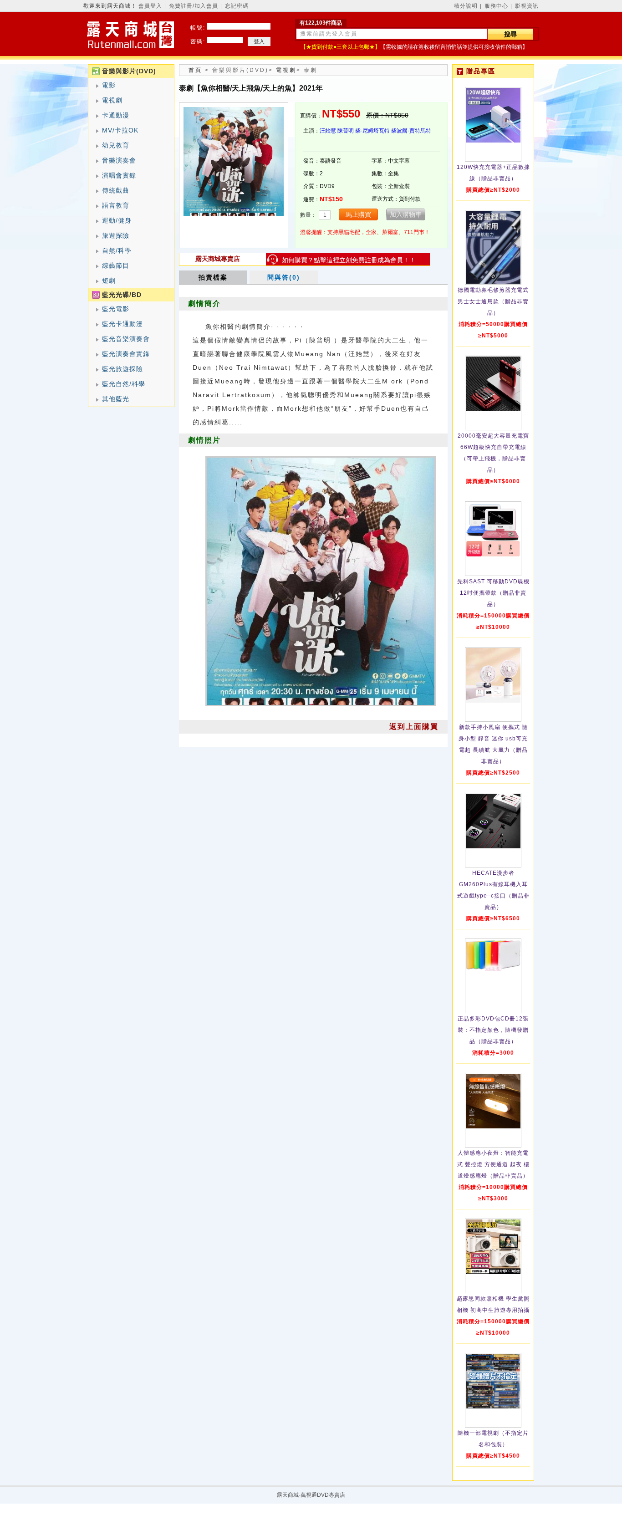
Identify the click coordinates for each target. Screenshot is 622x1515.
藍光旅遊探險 (122, 368)
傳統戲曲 (115, 190)
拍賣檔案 (213, 277)
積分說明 (466, 6)
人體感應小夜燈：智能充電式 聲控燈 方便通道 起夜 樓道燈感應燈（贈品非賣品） (493, 1164)
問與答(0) (283, 277)
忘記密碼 (237, 6)
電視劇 (112, 100)
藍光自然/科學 (123, 384)
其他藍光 (115, 399)
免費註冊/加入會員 (193, 6)
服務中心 (496, 6)
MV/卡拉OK (120, 130)
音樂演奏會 (119, 160)
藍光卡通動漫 (122, 323)
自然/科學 (117, 250)
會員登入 (150, 6)
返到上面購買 (413, 726)
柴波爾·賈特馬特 (411, 131)
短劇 (109, 280)
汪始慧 (328, 131)
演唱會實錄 (119, 175)
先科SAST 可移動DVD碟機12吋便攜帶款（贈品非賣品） (493, 592)
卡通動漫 (115, 115)
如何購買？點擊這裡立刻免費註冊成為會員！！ (349, 260)
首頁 (195, 70)
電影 (109, 85)
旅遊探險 (115, 235)
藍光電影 (115, 308)
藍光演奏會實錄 (126, 353)
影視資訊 (527, 6)
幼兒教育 (115, 145)
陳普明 (345, 131)
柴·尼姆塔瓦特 (372, 131)
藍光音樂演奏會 (126, 338)
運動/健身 (117, 220)
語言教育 (115, 205)
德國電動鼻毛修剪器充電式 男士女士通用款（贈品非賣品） (493, 301)
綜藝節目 (115, 265)
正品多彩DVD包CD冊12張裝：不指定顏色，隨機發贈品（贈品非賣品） (493, 1030)
